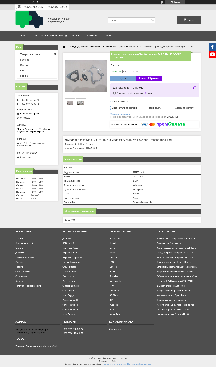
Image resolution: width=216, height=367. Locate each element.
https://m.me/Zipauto (29, 114)
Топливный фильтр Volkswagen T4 (173, 309)
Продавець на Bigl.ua (108, 361)
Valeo (112, 252)
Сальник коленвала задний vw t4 (172, 300)
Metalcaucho (115, 281)
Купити (123, 78)
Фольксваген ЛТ (70, 300)
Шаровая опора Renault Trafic (171, 286)
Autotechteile (116, 305)
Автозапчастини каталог (49, 35)
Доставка (19, 252)
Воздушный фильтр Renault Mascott (174, 290)
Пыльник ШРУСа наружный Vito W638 (175, 281)
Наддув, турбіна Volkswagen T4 (88, 46)
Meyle (112, 248)
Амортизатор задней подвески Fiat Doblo (176, 305)
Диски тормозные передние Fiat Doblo (175, 257)
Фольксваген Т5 (70, 309)
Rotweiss (114, 276)
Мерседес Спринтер (72, 257)
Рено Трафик (68, 281)
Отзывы (19, 262)
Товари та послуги (30, 54)
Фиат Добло (68, 290)
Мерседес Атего (70, 248)
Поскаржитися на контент (114, 364)
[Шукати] (152, 20)
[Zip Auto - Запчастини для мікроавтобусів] (29, 20)
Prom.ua (123, 358)
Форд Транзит (69, 314)
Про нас (75, 35)
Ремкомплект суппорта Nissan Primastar (176, 238)
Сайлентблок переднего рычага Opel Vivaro (177, 276)
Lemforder (114, 290)
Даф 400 (66, 238)
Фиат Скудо (68, 295)
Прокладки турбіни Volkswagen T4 (123, 46)
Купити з (143, 78)
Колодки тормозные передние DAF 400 (175, 252)
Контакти (92, 35)
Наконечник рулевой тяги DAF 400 (173, 314)
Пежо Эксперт (69, 271)
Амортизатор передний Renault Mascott (175, 271)
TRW (112, 286)
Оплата (19, 248)
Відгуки (24, 65)
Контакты (19, 281)
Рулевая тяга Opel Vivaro (169, 243)
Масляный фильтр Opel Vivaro (171, 295)
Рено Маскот (68, 276)
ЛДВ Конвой (68, 243)
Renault (113, 243)
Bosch (112, 271)
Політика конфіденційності (28, 286)
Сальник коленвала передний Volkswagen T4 (178, 267)
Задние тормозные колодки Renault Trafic (176, 248)
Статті (107, 35)
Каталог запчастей (24, 243)
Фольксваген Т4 (70, 305)
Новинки (19, 238)
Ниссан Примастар (71, 262)
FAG (112, 262)
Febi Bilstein (115, 238)
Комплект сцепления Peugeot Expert (174, 262)
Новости (19, 267)
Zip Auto (23, 35)
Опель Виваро (69, 267)
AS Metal (114, 295)
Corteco (113, 267)
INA (111, 300)
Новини (24, 75)
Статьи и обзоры (23, 271)
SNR (112, 309)
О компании (21, 276)
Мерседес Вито (69, 252)
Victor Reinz (115, 314)
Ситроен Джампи (70, 286)
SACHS (113, 257)
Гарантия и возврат (24, 257)
